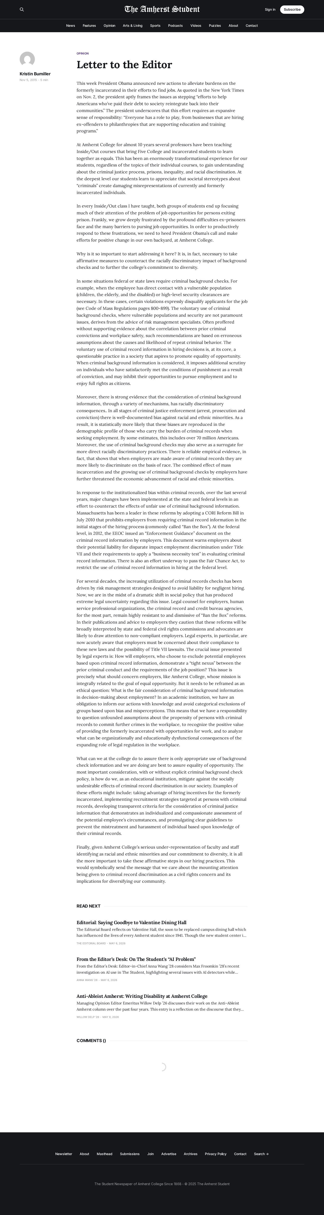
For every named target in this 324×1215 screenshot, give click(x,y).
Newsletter (63, 1154)
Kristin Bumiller (35, 73)
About (233, 25)
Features (89, 25)
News (70, 25)
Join (150, 1154)
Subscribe (292, 9)
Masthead (104, 1154)
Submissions (130, 1154)
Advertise (168, 1154)
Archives (190, 1154)
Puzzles (215, 25)
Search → (261, 1154)
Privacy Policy (216, 1154)
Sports (155, 25)
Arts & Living (133, 25)
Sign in (270, 9)
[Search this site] (21, 9)
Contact (252, 25)
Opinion (109, 25)
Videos (195, 25)
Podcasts (175, 25)
